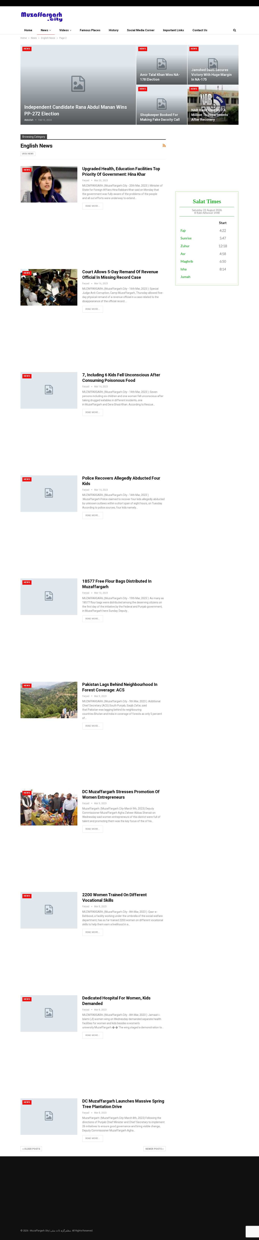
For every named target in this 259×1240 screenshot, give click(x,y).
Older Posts (32, 1149)
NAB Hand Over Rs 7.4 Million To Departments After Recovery (209, 115)
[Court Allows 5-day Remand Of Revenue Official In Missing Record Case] (48, 287)
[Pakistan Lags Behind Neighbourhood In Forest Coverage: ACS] (48, 700)
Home (28, 30)
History (114, 30)
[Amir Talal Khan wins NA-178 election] (162, 65)
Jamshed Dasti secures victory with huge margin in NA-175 (211, 74)
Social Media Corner (141, 30)
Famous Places (90, 30)
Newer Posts (153, 1149)
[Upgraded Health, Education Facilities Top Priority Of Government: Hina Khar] (48, 184)
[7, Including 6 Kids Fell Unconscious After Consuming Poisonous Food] (48, 390)
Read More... (93, 206)
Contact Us (199, 30)
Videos (64, 30)
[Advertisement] (93, 241)
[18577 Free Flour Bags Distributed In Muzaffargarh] (48, 596)
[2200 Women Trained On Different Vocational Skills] (48, 910)
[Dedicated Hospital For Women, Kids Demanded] (48, 1013)
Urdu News (28, 154)
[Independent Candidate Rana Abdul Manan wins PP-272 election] (78, 85)
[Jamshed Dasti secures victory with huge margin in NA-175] (213, 65)
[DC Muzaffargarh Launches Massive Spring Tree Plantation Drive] (48, 1116)
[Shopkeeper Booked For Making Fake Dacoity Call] (162, 105)
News (44, 30)
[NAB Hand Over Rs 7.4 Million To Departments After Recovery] (213, 105)
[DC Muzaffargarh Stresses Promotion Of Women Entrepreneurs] (48, 807)
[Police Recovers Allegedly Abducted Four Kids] (48, 493)
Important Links (173, 30)
